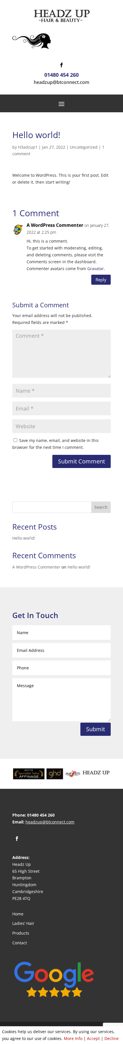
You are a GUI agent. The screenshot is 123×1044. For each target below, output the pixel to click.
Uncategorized (84, 147)
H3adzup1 (27, 147)
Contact (19, 942)
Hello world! (23, 538)
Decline (111, 1038)
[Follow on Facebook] (61, 65)
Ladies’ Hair (23, 923)
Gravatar (95, 268)
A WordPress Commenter (55, 225)
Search (101, 507)
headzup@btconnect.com (61, 82)
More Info (73, 1038)
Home (17, 914)
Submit (95, 729)
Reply (101, 279)
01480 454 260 (61, 74)
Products (20, 933)
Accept (93, 1038)
